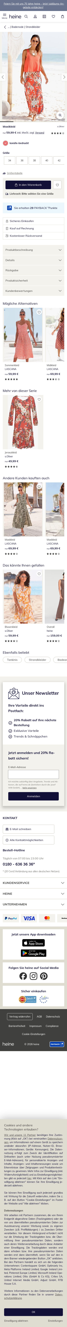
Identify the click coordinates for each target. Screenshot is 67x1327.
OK (33, 1312)
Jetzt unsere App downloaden (33, 934)
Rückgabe (11, 270)
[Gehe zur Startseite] (15, 16)
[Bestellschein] (44, 16)
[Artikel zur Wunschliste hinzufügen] (57, 185)
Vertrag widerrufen (19, 1016)
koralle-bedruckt (19, 143)
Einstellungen (55, 1320)
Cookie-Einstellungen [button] (33, 1034)
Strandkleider (33, 26)
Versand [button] (39, 132)
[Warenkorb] (62, 16)
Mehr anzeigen (30, 787)
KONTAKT (10, 818)
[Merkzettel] (53, 16)
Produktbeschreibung (19, 249)
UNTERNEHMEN (15, 904)
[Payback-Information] (57, 1044)
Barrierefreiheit (17, 1026)
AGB (39, 1016)
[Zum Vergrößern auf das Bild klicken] (60, 115)
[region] (33, 1223)
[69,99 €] (23, 509)
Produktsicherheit (16, 280)
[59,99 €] (23, 335)
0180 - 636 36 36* (19, 864)
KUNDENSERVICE (16, 883)
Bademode (18, 26)
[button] (4, 16)
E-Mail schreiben (18, 830)
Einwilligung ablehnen (16, 1320)
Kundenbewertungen (18, 291)
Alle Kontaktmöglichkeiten (26, 840)
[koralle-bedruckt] (5, 143)
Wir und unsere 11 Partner (20, 1135)
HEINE (7, 894)
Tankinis (12, 659)
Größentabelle (15, 173)
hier (29, 1178)
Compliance (52, 1026)
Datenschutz (53, 1016)
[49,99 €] (23, 422)
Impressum (35, 1026)
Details (10, 260)
